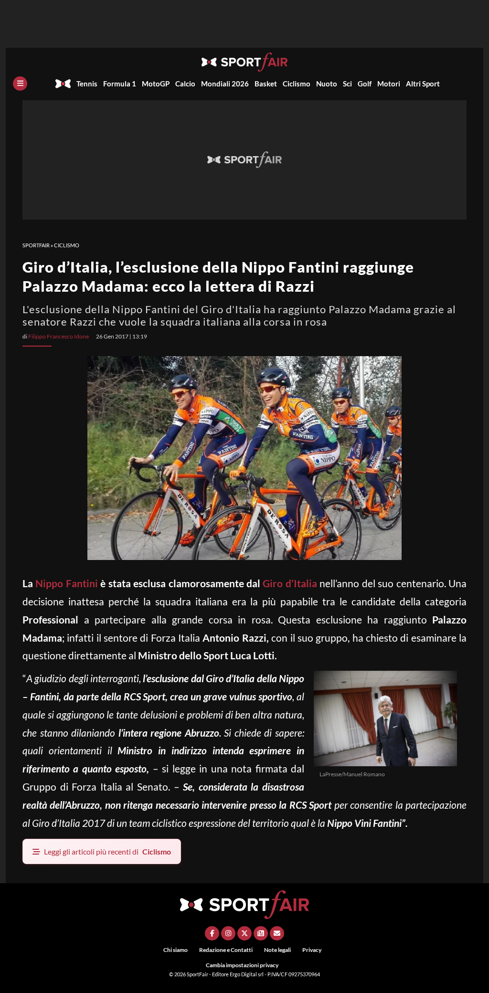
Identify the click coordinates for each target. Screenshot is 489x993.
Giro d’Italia (290, 583)
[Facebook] (212, 933)
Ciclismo (296, 83)
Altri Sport (423, 83)
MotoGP (156, 83)
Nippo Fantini (67, 583)
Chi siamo (175, 949)
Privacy (311, 949)
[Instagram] (228, 933)
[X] (244, 933)
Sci (347, 83)
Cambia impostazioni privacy (242, 965)
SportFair (36, 245)
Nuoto (326, 83)
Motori (388, 83)
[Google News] (261, 933)
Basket (266, 83)
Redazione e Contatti (226, 949)
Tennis (86, 83)
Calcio (185, 83)
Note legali (277, 949)
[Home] (63, 83)
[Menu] (20, 83)
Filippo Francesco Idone (58, 336)
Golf (365, 83)
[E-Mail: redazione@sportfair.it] (277, 933)
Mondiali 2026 (225, 83)
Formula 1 (119, 83)
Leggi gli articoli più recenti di (107, 851)
